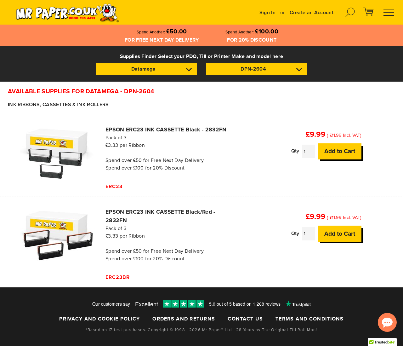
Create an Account (311, 12)
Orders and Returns (183, 319)
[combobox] (146, 69)
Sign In (267, 12)
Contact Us (245, 319)
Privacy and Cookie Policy (99, 319)
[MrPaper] (67, 12)
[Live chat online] (387, 322)
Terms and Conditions (309, 319)
